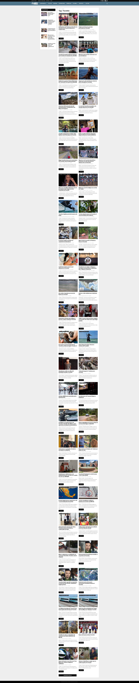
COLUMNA (75, 3)
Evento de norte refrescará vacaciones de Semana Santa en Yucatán (87, 583)
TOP (67, 305)
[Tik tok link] (107, 1)
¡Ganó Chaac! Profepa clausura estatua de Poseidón (86, 345)
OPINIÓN (64, 120)
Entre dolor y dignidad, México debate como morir (51, 14)
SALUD (64, 253)
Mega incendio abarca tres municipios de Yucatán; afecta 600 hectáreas (68, 161)
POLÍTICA (50, 3)
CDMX (80, 253)
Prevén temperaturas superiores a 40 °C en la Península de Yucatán (68, 501)
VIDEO (51, 0)
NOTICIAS (64, 41)
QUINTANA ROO (43, 3)
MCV (60, 295)
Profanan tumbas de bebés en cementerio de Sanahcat (66, 241)
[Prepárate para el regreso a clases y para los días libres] (44, 30)
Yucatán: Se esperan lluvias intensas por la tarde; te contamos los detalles (68, 55)
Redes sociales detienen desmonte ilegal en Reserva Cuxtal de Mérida (87, 134)
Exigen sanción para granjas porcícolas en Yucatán (86, 27)
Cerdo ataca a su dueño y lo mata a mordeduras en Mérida (67, 449)
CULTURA (87, 3)
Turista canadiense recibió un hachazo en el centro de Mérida (86, 501)
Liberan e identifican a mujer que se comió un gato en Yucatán (87, 662)
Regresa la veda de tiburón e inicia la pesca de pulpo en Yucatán (88, 81)
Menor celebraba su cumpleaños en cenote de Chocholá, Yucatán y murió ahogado (68, 556)
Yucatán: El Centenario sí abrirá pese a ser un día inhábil (88, 474)
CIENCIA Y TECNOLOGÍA (41, 0)
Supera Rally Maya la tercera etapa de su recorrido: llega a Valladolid (88, 423)
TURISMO (71, 120)
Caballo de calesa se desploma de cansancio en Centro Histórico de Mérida (67, 636)
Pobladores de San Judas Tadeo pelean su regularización (51, 45)
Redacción (61, 30)
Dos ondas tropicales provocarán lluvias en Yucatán (67, 294)
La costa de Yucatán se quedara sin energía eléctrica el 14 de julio (87, 107)
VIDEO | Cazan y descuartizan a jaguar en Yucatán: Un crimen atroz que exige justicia (88, 319)
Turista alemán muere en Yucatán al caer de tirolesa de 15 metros (88, 215)
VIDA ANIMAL (81, 175)
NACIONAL (55, 3)
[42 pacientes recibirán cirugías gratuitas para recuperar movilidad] (44, 22)
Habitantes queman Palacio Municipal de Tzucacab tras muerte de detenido (68, 81)
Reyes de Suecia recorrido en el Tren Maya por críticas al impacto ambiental (68, 662)
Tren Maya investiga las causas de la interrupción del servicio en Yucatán (68, 609)
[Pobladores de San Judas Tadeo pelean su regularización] (44, 45)
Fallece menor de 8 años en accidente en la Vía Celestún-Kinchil (88, 527)
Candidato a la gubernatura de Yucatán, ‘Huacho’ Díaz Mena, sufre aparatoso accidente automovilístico (68, 424)
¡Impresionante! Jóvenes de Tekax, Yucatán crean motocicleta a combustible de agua (67, 528)
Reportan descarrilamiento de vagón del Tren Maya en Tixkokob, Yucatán (88, 609)
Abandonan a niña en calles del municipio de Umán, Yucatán (66, 372)
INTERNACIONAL (62, 3)
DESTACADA (60, 41)
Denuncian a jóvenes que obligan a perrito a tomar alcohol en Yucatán (67, 319)
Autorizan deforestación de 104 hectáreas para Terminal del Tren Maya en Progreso (67, 107)
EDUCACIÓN (84, 41)
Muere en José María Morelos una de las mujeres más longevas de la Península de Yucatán (68, 189)
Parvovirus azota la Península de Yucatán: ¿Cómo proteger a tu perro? (68, 345)
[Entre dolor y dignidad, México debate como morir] (44, 14)
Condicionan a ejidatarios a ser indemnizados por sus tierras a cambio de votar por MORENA (68, 475)
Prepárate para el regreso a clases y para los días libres (51, 29)
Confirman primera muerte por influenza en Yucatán (66, 267)
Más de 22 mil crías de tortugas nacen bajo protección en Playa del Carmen (51, 37)
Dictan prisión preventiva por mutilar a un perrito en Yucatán (88, 555)
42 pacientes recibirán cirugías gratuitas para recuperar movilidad (51, 22)
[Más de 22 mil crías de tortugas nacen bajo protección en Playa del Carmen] (44, 36)
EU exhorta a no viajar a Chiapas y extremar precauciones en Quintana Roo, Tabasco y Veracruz (88, 268)
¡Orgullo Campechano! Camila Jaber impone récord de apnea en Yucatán (67, 134)
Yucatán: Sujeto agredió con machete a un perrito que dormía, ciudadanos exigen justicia (68, 583)
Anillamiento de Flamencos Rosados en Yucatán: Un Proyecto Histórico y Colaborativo (68, 28)
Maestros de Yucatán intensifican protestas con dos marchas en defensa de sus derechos (87, 161)
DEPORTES (47, 0)
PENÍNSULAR (68, 3)
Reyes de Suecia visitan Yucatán (87, 634)
